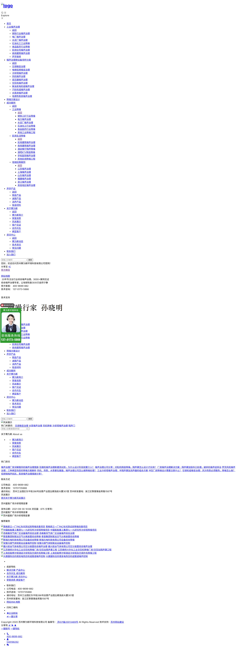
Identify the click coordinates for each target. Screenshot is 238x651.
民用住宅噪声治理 (21, 344)
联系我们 (11, 410)
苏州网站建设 (117, 622)
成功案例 (11, 370)
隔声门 (71, 425)
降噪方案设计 (13, 350)
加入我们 (11, 413)
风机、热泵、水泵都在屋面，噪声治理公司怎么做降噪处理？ (67, 470)
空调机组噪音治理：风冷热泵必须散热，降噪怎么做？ (208, 470)
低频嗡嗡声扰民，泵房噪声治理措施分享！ (22, 473)
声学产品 (11, 354)
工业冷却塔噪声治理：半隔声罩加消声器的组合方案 (122, 470)
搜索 (30, 260)
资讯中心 (11, 397)
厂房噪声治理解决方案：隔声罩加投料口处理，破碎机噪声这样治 (189, 467)
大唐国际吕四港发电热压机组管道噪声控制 (67, 556)
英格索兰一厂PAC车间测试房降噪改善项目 (66, 526)
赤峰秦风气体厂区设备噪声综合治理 (57, 533)
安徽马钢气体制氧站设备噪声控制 (53, 543)
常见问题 (16, 407)
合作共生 (16, 390)
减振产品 (16, 360)
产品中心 (20, 570)
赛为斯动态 (17, 400)
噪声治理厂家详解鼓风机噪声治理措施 (20, 467)
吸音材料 (16, 367)
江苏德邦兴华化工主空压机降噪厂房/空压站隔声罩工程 (84, 549)
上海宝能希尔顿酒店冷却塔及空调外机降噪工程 (73, 553)
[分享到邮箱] (8, 613)
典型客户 (16, 393)
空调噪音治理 (21, 425)
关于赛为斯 (12, 374)
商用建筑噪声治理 (21, 347)
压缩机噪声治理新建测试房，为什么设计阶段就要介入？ (66, 467)
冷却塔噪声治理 (60, 425)
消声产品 (16, 364)
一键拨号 (5, 628)
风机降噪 (47, 425)
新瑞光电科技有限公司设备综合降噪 (57, 539)
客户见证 (16, 387)
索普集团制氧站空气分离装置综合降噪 (60, 536)
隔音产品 (16, 357)
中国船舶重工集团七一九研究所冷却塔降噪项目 (73, 529)
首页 (3, 498)
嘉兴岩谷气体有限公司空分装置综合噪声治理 (70, 546)
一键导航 (15, 628)
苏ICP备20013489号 (67, 622)
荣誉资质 (16, 380)
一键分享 (13, 616)
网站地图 (5, 276)
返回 (14, 30)
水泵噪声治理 (35, 425)
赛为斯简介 (17, 377)
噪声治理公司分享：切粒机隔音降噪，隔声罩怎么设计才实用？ (126, 467)
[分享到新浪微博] (8, 616)
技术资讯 (16, 403)
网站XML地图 (13, 602)
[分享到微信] (12, 625)
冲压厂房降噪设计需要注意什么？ (165, 470)
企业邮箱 (13, 613)
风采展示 (16, 383)
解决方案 (11, 570)
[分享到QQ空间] (15, 625)
